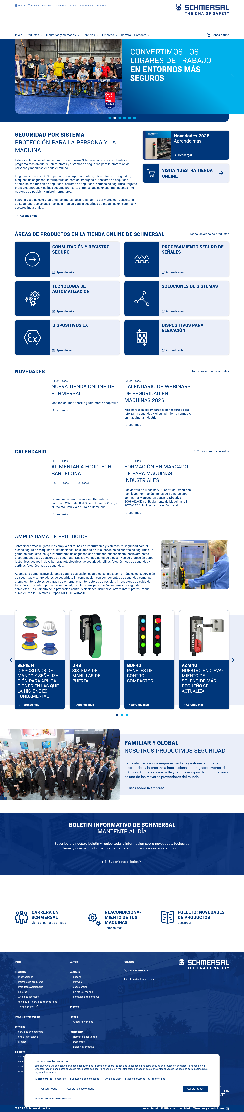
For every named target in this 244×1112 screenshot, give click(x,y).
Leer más (62, 410)
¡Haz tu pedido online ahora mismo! (167, 103)
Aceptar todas (195, 1088)
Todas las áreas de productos (209, 234)
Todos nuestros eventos (213, 451)
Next (233, 76)
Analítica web (113, 1078)
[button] (20, 5)
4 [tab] (124, 118)
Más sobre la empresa (146, 788)
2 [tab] (114, 118)
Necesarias (59, 1078)
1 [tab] (109, 118)
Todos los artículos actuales (210, 371)
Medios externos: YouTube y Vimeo (146, 1078)
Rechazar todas (48, 1088)
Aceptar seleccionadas (80, 1088)
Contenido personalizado (85, 1078)
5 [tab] (129, 118)
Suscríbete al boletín (125, 862)
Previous (11, 76)
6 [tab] (134, 118)
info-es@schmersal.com (141, 979)
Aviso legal (43, 1098)
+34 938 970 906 (138, 970)
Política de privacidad (61, 1098)
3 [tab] (119, 118)
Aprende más (28, 216)
